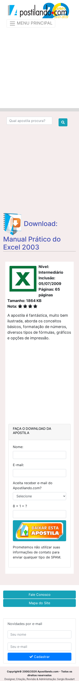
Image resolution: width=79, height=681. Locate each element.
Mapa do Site (39, 603)
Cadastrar (41, 657)
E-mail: (18, 465)
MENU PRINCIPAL (34, 23)
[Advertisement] (39, 67)
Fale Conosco (40, 594)
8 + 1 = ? (20, 506)
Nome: (18, 447)
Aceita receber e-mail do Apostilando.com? (32, 485)
